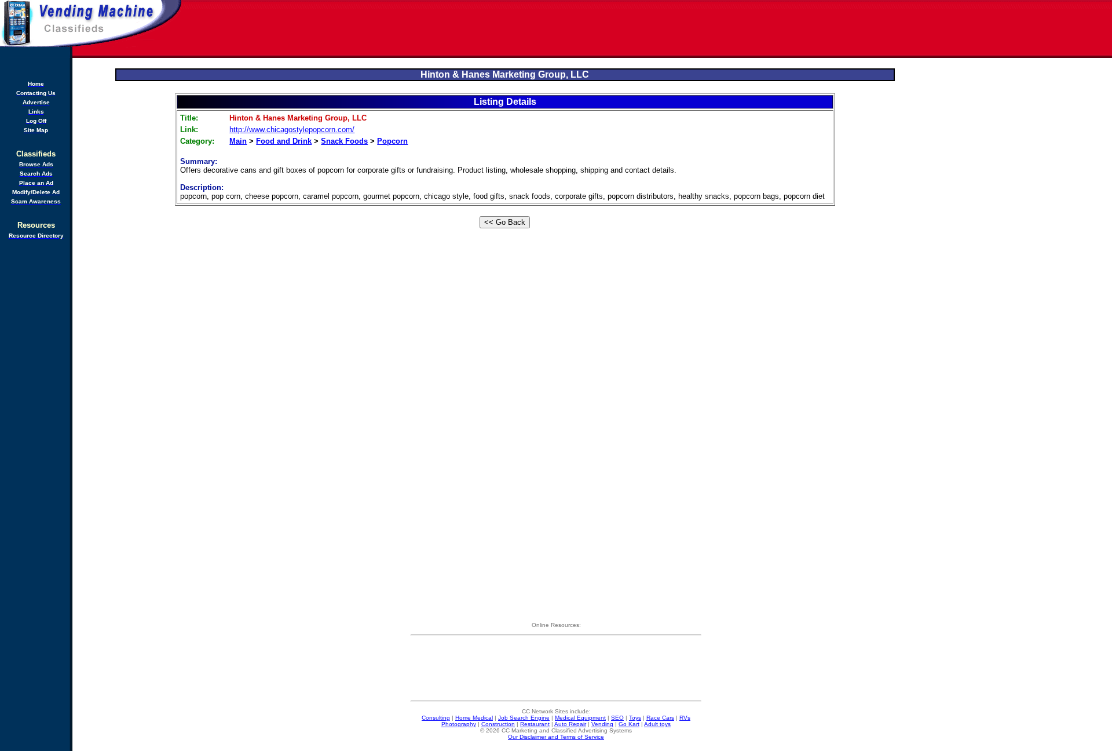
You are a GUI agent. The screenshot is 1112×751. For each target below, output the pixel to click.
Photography (458, 724)
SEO (617, 717)
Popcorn (392, 141)
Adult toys (657, 724)
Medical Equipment (580, 717)
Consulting (436, 717)
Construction (498, 724)
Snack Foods (344, 141)
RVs (684, 717)
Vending (602, 724)
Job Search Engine (524, 717)
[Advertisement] (647, 29)
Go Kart (629, 724)
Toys (635, 717)
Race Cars (660, 717)
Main (238, 141)
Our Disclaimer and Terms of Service (556, 737)
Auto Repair (570, 724)
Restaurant (535, 724)
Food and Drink (284, 141)
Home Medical (474, 717)
